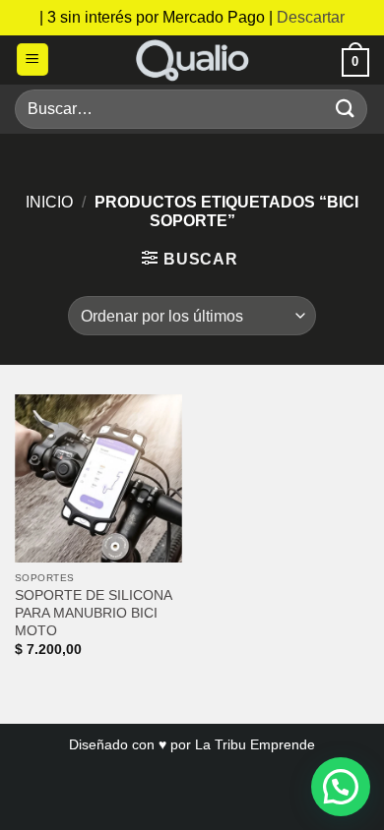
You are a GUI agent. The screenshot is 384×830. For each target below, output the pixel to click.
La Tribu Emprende (255, 744)
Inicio (49, 202)
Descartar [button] (311, 17)
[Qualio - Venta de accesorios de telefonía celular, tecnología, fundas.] (192, 60)
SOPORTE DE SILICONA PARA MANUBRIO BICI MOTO (93, 612)
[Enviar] (345, 108)
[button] (32, 59)
